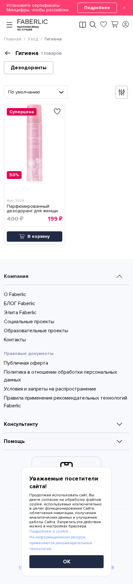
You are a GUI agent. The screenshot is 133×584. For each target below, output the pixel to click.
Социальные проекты (29, 321)
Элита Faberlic (20, 312)
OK (66, 561)
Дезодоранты (28, 67)
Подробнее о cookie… (50, 531)
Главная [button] (12, 39)
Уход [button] (33, 39)
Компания (16, 276)
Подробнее (97, 7)
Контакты (15, 339)
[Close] (124, 8)
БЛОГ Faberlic (19, 303)
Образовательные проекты (36, 330)
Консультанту (21, 424)
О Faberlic (15, 294)
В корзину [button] (38, 236)
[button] (66, 8)
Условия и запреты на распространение (50, 389)
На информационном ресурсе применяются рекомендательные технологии (60, 543)
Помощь (14, 441)
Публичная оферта (26, 363)
